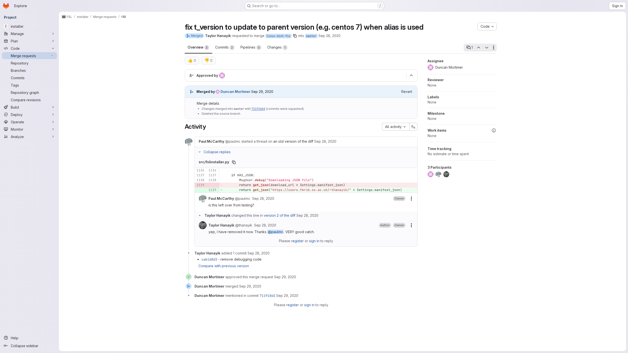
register (297, 241)
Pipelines (250, 47)
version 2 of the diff (279, 215)
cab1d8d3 (209, 259)
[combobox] (395, 127)
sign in (314, 241)
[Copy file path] (234, 162)
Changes (276, 47)
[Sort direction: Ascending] (414, 127)
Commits (224, 47)
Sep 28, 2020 (329, 36)
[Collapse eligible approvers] (411, 75)
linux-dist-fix (278, 36)
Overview (198, 47)
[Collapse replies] (200, 152)
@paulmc (275, 232)
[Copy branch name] (295, 36)
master (311, 36)
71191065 (258, 109)
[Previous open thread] (479, 47)
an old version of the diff (293, 141)
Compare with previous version (223, 266)
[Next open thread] (487, 47)
